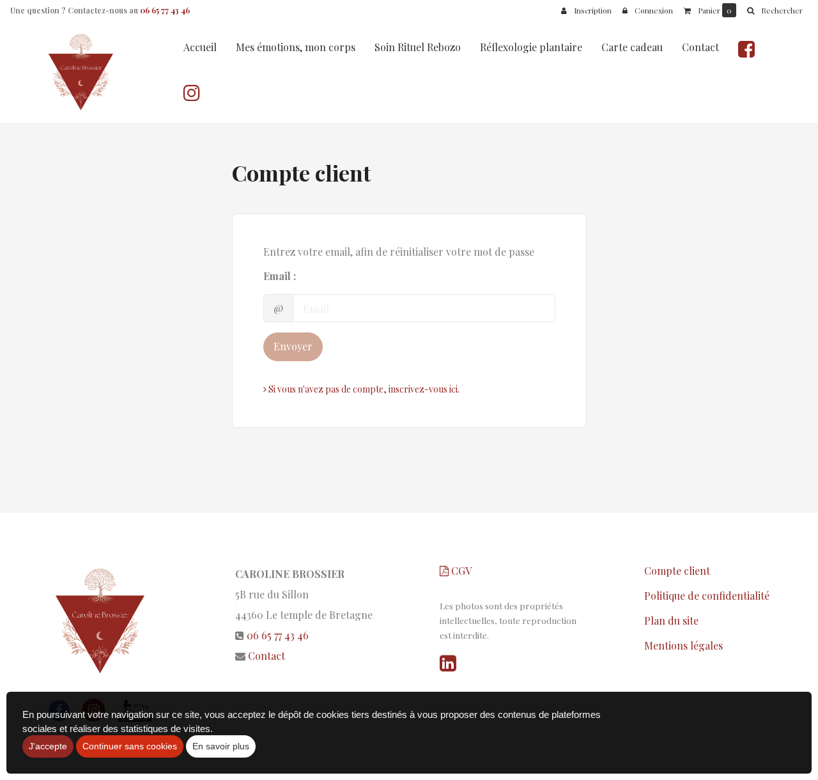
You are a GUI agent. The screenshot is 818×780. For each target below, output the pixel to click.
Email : (279, 276)
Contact (700, 47)
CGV (460, 570)
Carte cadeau (632, 47)
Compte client (677, 570)
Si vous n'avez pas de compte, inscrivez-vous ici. (362, 389)
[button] (774, 10)
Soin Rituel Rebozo (417, 47)
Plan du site (671, 620)
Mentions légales (683, 645)
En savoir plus (220, 746)
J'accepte (48, 746)
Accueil (200, 47)
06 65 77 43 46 (165, 10)
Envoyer (293, 346)
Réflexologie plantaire (531, 47)
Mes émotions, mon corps (295, 47)
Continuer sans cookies (129, 746)
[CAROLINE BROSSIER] (82, 72)
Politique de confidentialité (706, 595)
